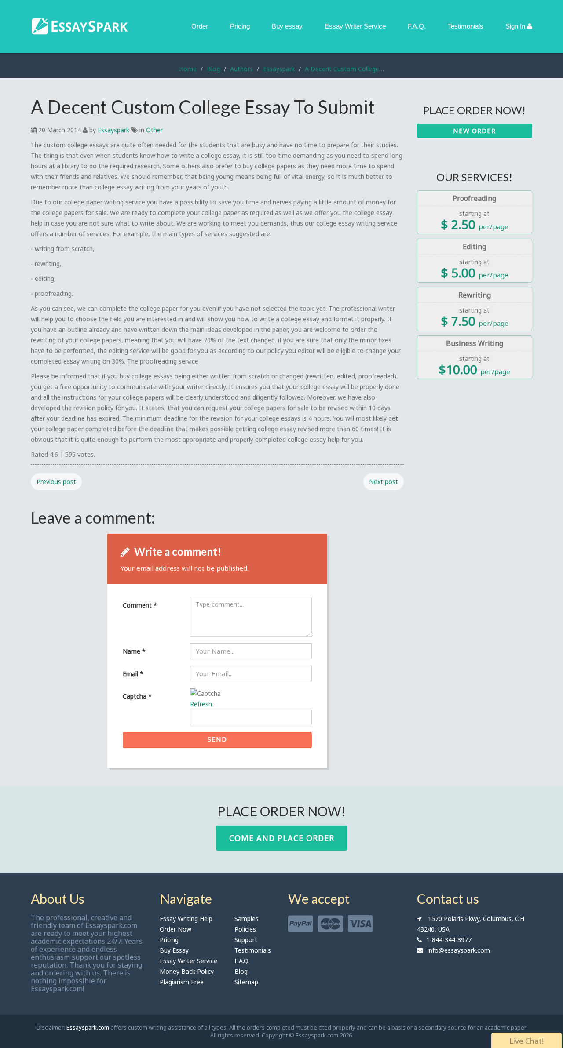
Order (199, 26)
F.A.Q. (417, 26)
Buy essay (287, 26)
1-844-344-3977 (449, 939)
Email (133, 674)
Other (154, 130)
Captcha (137, 696)
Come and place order (281, 838)
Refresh (201, 704)
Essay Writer (355, 26)
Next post (383, 481)
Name (134, 651)
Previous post (56, 481)
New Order (474, 130)
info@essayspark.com (459, 950)
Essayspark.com (87, 1027)
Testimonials (465, 26)
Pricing (240, 26)
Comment (140, 605)
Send (217, 739)
